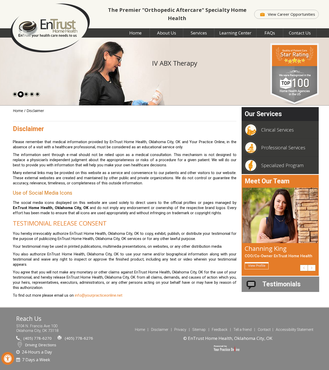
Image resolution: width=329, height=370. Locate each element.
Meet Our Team (267, 181)
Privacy (180, 330)
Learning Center (235, 33)
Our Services (263, 114)
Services (199, 33)
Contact (264, 330)
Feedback (219, 330)
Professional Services (283, 147)
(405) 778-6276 (79, 338)
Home (135, 33)
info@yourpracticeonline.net (98, 295)
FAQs (269, 33)
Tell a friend (242, 330)
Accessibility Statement (294, 330)
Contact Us (300, 33)
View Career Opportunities (291, 14)
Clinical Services (277, 130)
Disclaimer (159, 330)
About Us (166, 33)
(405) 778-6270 (37, 338)
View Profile (256, 266)
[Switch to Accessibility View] (7, 358)
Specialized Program (282, 165)
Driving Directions (40, 344)
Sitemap (199, 330)
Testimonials (281, 284)
